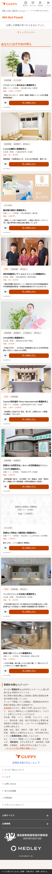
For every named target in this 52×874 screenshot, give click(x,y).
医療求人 (16, 692)
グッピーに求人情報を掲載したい (20, 748)
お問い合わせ (10, 784)
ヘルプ (7, 777)
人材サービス (8, 815)
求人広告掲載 (10, 791)
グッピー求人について (14, 770)
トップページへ (27, 32)
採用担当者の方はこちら (24, 762)
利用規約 (8, 798)
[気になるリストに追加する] (5, 103)
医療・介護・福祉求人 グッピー (14, 10)
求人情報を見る (29, 103)
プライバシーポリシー (14, 805)
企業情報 (6, 824)
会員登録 (8, 708)
